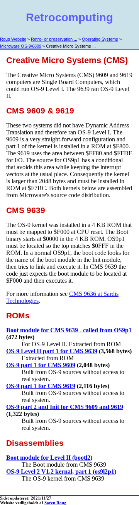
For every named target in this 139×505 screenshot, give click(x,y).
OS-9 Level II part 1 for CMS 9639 (51, 351)
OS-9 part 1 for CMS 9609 (40, 365)
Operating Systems (100, 39)
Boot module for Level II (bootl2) (49, 457)
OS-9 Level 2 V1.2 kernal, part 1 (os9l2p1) (61, 471)
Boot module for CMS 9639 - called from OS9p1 (69, 330)
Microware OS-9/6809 (20, 46)
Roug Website (13, 39)
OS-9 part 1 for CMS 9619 (40, 386)
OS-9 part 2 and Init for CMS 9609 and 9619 (64, 407)
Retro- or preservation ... (54, 39)
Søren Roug (55, 502)
